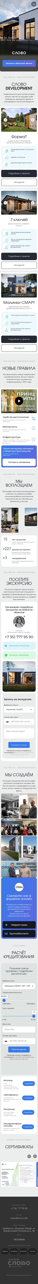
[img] (5, 645)
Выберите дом (9, 981)
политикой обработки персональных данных (22, 753)
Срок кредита (8, 1008)
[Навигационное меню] (34, 4)
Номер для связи (11, 717)
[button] (28, 1098)
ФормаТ (19, 137)
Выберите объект (11, 705)
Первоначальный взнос (12, 992)
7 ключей (19, 220)
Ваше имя (7, 1024)
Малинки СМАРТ (19, 303)
